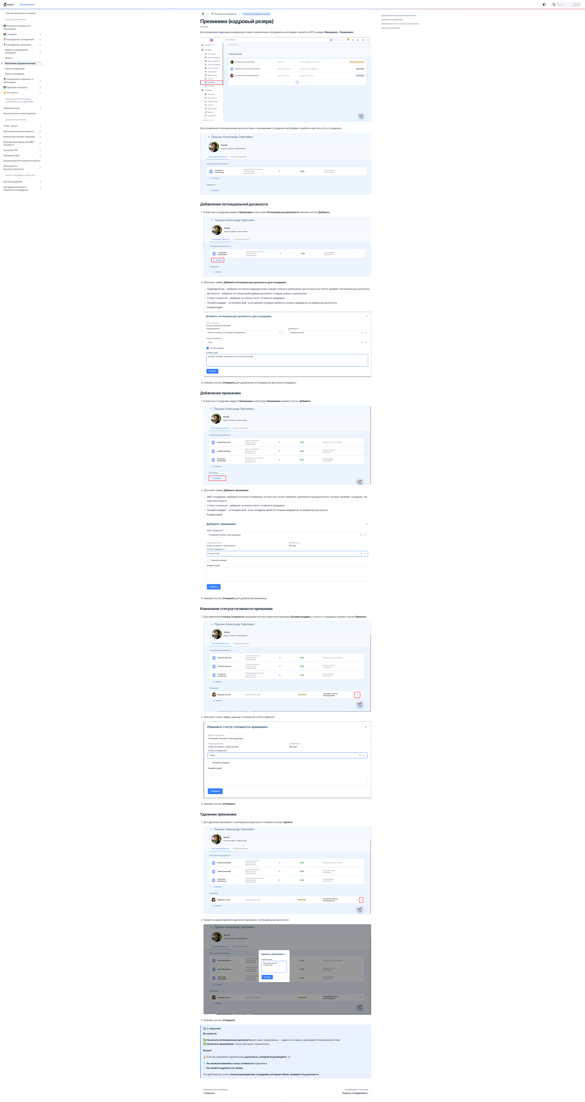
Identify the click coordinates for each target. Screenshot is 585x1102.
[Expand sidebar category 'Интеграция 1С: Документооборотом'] (40, 167)
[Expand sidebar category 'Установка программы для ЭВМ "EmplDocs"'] (40, 143)
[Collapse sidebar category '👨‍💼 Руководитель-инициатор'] (40, 44)
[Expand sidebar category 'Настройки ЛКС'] (40, 150)
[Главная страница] (203, 14)
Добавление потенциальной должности (398, 15)
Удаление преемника (390, 28)
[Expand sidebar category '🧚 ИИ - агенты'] (40, 126)
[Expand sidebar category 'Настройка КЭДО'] (40, 155)
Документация (27, 4)
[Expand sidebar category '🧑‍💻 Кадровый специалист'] (40, 87)
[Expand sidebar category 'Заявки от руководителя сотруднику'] (40, 51)
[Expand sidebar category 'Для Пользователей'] (40, 181)
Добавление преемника (391, 19)
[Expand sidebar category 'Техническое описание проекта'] (40, 131)
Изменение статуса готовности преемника (400, 24)
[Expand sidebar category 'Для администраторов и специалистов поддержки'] (40, 188)
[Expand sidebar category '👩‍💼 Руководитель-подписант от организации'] (40, 80)
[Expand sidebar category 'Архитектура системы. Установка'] (40, 136)
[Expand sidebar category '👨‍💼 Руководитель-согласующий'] (40, 39)
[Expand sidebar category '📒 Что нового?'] (40, 92)
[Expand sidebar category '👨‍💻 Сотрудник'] (40, 34)
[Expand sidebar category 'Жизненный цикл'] (40, 108)
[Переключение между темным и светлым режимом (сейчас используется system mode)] (544, 4)
